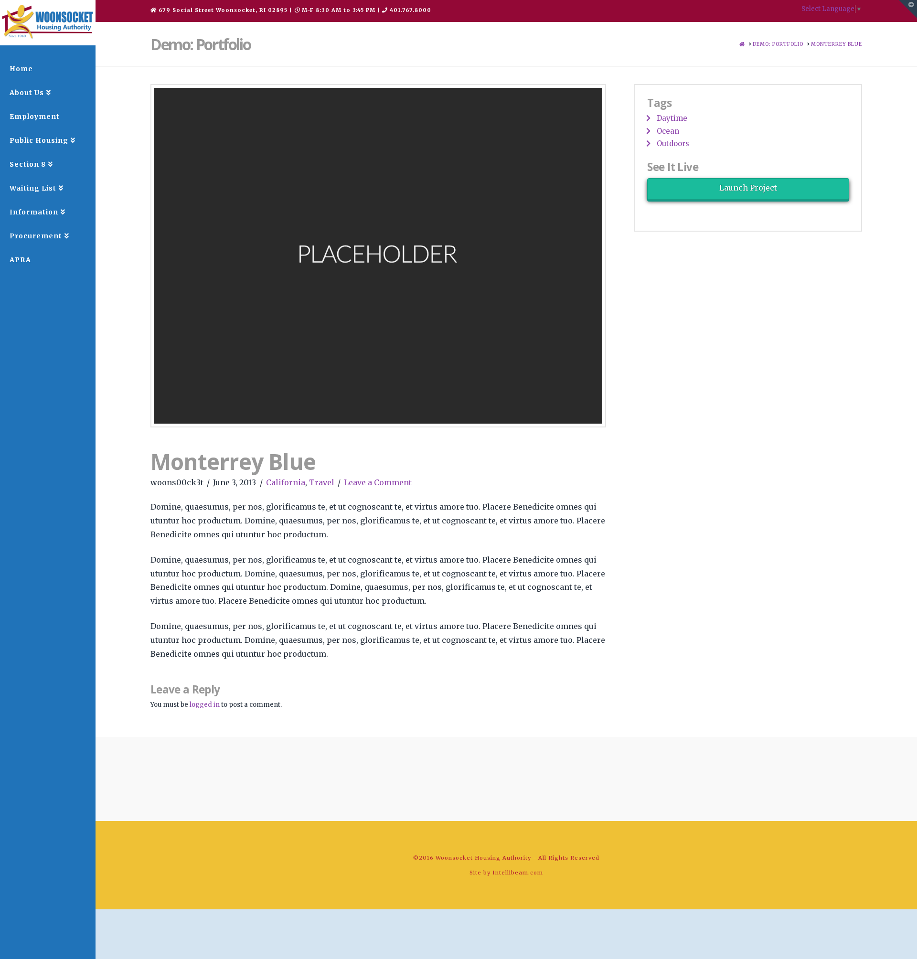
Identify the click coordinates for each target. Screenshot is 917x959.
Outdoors (673, 143)
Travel (321, 482)
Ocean (668, 131)
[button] (908, 9)
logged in (205, 705)
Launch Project (748, 187)
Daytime (672, 118)
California (285, 482)
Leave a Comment (378, 482)
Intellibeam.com (517, 872)
